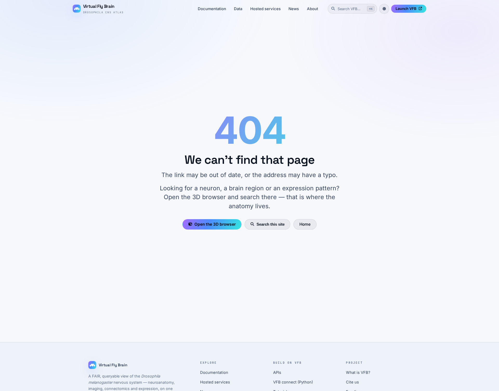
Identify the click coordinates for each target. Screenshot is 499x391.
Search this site (271, 224)
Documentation (212, 8)
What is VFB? (358, 372)
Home (305, 224)
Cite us (352, 382)
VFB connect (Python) (293, 382)
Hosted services (265, 8)
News (293, 8)
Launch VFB (406, 8)
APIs (277, 372)
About (312, 8)
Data (238, 8)
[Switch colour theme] (384, 9)
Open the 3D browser (215, 224)
